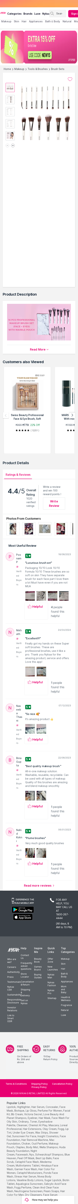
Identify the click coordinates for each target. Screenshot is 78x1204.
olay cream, (50, 1128)
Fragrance (66, 1005)
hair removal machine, (35, 1139)
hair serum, (38, 1106)
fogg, (61, 1128)
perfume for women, (50, 1110)
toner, (34, 1121)
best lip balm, (44, 1158)
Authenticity (13, 972)
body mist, (32, 1147)
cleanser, (22, 1125)
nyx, (31, 1154)
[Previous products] (6, 415)
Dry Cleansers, (33, 1194)
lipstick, (11, 1106)
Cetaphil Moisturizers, (30, 1172)
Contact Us (25, 956)
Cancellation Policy (62, 1083)
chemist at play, (38, 1125)
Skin (63, 963)
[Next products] (72, 415)
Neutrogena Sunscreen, (28, 1191)
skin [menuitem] (16, 21)
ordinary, (23, 1121)
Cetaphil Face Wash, (27, 1161)
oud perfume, (40, 1143)
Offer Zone (50, 960)
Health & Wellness (66, 999)
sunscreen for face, (24, 1136)
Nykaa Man (51, 976)
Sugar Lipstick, (53, 1180)
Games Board (38, 968)
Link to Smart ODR (10, 1018)
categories (14, 13)
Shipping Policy (39, 1083)
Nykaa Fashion (52, 984)
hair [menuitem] (24, 21)
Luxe (63, 1015)
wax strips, (41, 1132)
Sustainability (14, 994)
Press (10, 977)
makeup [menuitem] (6, 21)
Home (7, 68)
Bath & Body (64, 975)
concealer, (52, 1106)
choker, (26, 1143)
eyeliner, (33, 1117)
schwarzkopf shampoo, (49, 1154)
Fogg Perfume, (23, 1187)
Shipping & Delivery (25, 992)
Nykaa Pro (51, 992)
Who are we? (11, 960)
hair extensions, (32, 1128)
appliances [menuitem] (36, 21)
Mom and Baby (63, 989)
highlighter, (24, 1106)
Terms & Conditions (16, 1083)
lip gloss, (31, 1110)
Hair (63, 968)
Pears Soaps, (51, 1191)
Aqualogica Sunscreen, (29, 1183)
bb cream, (17, 1114)
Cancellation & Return (27, 983)
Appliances (67, 981)
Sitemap (52, 998)
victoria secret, (33, 1114)
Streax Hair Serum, (25, 1176)
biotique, (19, 1110)
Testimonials (14, 982)
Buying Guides (38, 976)
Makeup (19, 68)
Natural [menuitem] (67, 21)
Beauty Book (38, 960)
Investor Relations (12, 1009)
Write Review (54, 504)
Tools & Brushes (38, 68)
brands (27, 13)
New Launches (53, 968)
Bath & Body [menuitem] (52, 21)
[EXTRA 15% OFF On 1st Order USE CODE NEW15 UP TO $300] (39, 47)
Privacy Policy (39, 1087)
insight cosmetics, (48, 1136)
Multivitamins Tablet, (28, 1165)
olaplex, (20, 1147)
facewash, (22, 1154)
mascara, (54, 1125)
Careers (11, 967)
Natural (65, 1010)
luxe (37, 13)
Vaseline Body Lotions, (30, 1180)
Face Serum (50, 1194)
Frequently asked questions (26, 966)
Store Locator (25, 975)
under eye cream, (23, 1132)
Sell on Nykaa (24, 1002)
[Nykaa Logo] (3, 12)
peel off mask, (26, 1158)
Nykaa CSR (10, 988)
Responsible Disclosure (14, 1001)
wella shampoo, (48, 1147)
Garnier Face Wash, (26, 1169)
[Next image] (13, 146)
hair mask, (45, 1117)
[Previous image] (7, 146)
